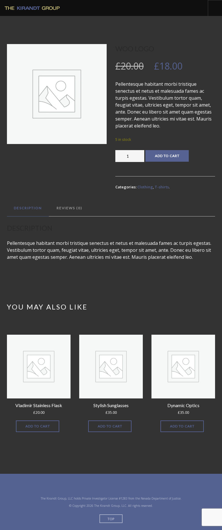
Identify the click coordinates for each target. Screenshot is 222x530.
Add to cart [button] (37, 426)
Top (111, 519)
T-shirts (162, 187)
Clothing (145, 187)
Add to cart (167, 156)
